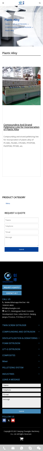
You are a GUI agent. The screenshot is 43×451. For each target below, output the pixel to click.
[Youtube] (13, 420)
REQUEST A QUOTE (11, 287)
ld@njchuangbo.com (12, 308)
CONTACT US (11, 293)
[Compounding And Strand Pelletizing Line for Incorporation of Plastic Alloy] (21, 89)
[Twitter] (8, 420)
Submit (21, 249)
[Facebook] (4, 420)
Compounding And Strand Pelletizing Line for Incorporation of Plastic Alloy (21, 127)
